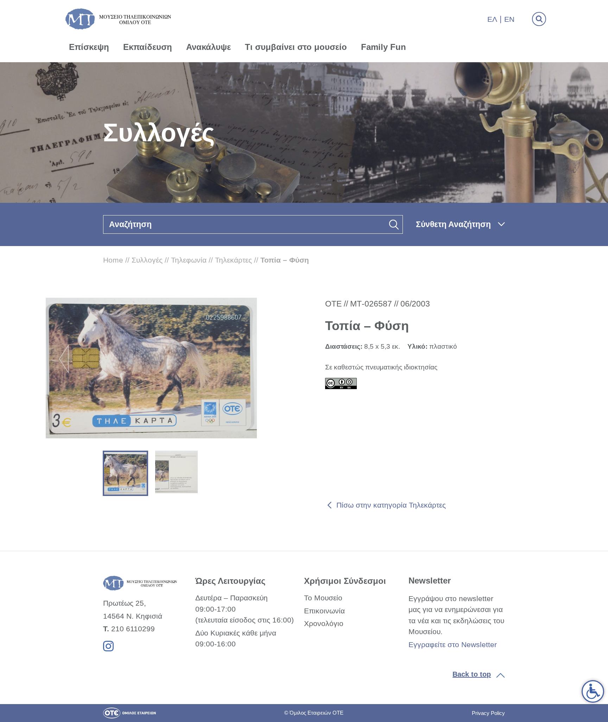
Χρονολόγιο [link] (323, 623)
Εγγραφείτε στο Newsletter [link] (452, 644)
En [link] (509, 19)
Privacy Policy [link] (488, 713)
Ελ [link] (492, 19)
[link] (593, 691)
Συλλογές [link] (147, 260)
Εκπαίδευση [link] (147, 47)
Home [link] (113, 260)
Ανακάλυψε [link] (208, 47)
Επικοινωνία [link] (324, 611)
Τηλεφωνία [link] (189, 260)
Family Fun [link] (383, 47)
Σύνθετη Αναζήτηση (453, 224)
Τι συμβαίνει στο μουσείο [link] (296, 47)
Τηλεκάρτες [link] (233, 260)
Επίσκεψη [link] (89, 47)
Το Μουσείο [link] (323, 598)
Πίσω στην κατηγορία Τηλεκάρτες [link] (391, 505)
